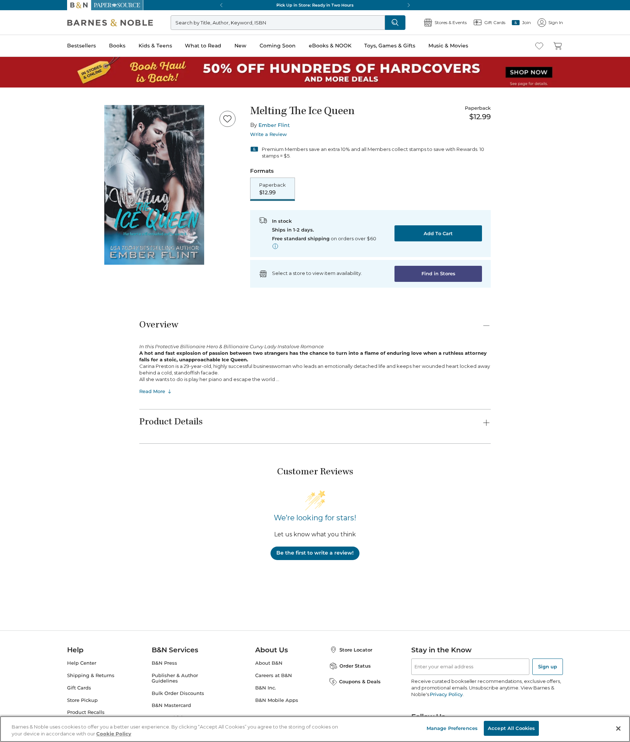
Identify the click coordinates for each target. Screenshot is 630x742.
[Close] (618, 728)
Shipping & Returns (90, 675)
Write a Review (268, 134)
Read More (152, 391)
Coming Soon (278, 45)
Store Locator (355, 650)
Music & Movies (448, 45)
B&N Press (164, 663)
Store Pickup (82, 700)
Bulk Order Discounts (178, 693)
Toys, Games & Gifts (389, 45)
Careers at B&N (273, 675)
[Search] (395, 22)
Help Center (81, 663)
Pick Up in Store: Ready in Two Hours (315, 5)
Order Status (355, 666)
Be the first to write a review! (315, 552)
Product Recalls (86, 712)
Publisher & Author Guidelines (175, 678)
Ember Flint (274, 125)
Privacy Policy (446, 694)
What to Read (203, 45)
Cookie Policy (113, 734)
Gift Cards (79, 688)
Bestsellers (81, 45)
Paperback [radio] (272, 189)
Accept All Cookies (511, 728)
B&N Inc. (265, 688)
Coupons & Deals (360, 681)
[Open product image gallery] (154, 185)
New (240, 45)
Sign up (547, 666)
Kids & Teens (155, 45)
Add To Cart (438, 233)
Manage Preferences (452, 728)
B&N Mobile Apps (276, 700)
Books (117, 45)
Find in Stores (438, 273)
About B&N (269, 663)
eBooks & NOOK (330, 45)
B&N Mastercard (171, 705)
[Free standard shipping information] (275, 246)
